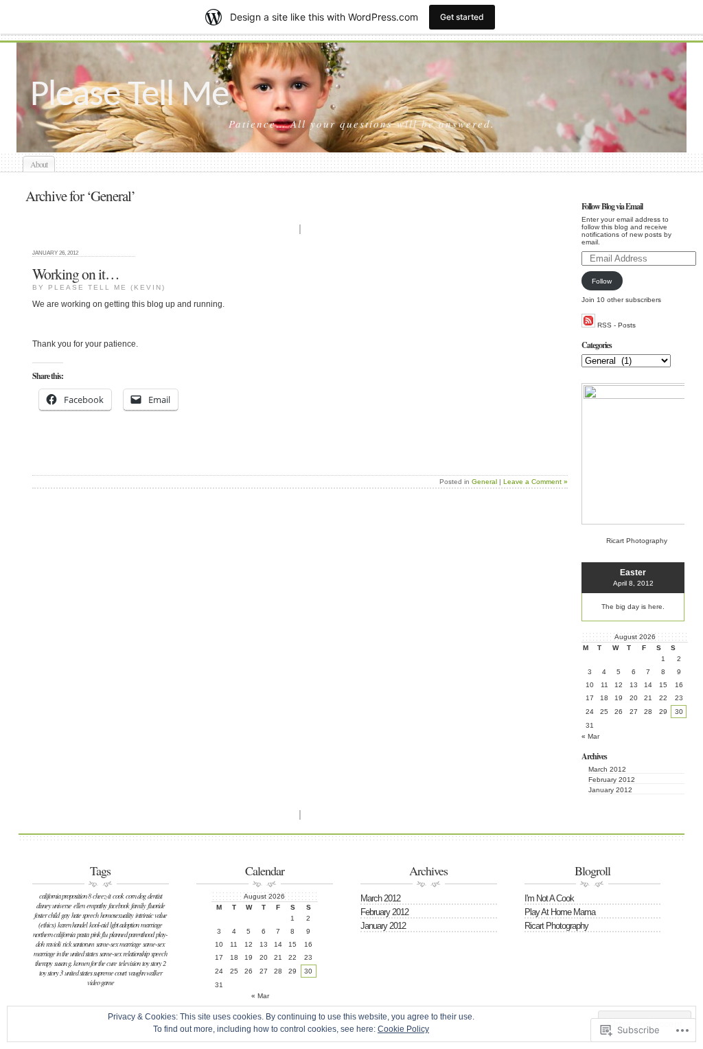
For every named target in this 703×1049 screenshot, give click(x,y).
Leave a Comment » (535, 481)
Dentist (155, 896)
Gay (65, 915)
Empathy (96, 905)
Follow (602, 281)
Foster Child (46, 915)
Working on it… (75, 274)
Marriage (151, 925)
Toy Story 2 (153, 963)
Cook (118, 896)
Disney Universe (53, 905)
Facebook (118, 905)
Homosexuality (116, 915)
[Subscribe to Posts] (588, 325)
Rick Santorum (78, 944)
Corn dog (136, 896)
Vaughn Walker (145, 973)
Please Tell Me (129, 96)
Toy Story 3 (50, 973)
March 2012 (607, 769)
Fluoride (156, 905)
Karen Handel (72, 925)
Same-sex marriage (118, 944)
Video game (100, 982)
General (484, 481)
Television (129, 963)
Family (138, 905)
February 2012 (611, 779)
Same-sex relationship (124, 953)
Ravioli (53, 944)
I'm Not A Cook (549, 898)
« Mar (590, 736)
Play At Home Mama (560, 912)
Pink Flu (99, 934)
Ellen (78, 905)
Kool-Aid (98, 925)
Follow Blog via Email (612, 206)
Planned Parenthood (131, 934)
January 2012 (610, 790)
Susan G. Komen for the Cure (85, 963)
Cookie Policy (403, 1029)
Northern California (54, 934)
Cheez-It (102, 896)
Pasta (83, 934)
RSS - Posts (616, 325)
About (38, 164)
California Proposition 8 (65, 896)
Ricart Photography (556, 926)
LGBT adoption (124, 925)
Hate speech (84, 915)
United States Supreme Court (95, 973)
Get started (462, 17)
